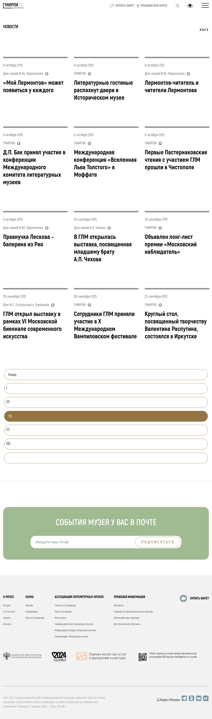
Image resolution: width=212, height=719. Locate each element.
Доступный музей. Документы (127, 624)
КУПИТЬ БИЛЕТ (199, 598)
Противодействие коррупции (126, 618)
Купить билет (125, 6)
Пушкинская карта (154, 6)
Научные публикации (34, 618)
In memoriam (9, 611)
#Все (204, 30)
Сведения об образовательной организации (133, 611)
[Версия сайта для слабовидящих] (190, 6)
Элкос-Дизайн (57, 706)
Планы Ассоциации (63, 611)
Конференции (31, 611)
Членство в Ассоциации (65, 605)
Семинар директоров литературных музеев (74, 624)
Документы (119, 605)
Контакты (7, 624)
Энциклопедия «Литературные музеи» (72, 636)
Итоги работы (61, 618)
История (6, 605)
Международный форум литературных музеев (75, 630)
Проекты (7, 618)
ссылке (193, 656)
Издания (29, 605)
